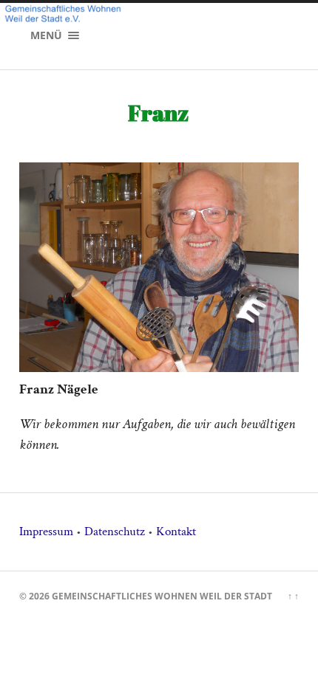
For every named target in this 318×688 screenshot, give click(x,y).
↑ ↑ (293, 596)
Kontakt (176, 531)
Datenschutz (114, 531)
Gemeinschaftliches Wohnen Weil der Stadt (162, 596)
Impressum (46, 531)
